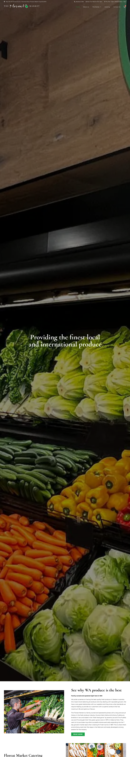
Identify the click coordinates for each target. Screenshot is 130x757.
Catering (107, 7)
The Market (95, 7)
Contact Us (116, 7)
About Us (86, 7)
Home (78, 7)
